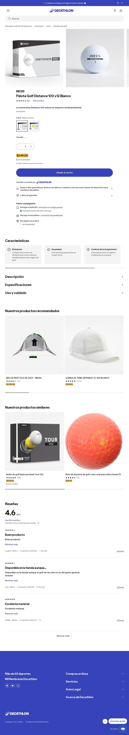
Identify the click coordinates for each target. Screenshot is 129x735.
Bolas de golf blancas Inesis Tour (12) (24, 474)
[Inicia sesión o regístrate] (115, 11)
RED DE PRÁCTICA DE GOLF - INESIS (23, 378)
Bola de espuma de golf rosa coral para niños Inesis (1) (93, 474)
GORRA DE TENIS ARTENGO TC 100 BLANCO (87, 378)
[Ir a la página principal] (61, 10)
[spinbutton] (25, 146)
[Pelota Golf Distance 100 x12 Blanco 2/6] (95, 58)
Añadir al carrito (64, 172)
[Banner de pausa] (118, 3)
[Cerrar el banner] (122, 3)
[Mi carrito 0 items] (121, 11)
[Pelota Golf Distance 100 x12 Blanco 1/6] (34, 58)
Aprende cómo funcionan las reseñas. (20, 523)
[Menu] (8, 11)
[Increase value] (31, 147)
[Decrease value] (19, 147)
